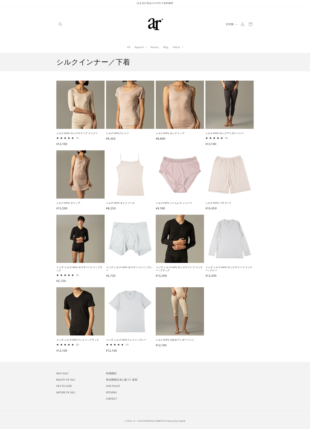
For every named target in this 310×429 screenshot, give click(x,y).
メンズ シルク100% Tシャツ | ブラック (77, 340)
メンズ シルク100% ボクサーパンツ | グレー (129, 269)
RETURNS (111, 392)
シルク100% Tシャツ (117, 133)
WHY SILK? (62, 373)
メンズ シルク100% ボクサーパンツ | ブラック (79, 269)
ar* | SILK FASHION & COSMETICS (149, 420)
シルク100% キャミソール (120, 203)
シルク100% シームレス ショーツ (174, 203)
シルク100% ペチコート (218, 203)
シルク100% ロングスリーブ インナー (77, 133)
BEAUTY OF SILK (65, 379)
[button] (60, 24)
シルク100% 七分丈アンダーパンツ (175, 340)
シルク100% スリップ (68, 203)
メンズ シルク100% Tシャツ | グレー (126, 340)
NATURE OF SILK (65, 392)
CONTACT (111, 398)
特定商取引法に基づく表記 (121, 379)
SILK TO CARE (64, 386)
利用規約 (111, 373)
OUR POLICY (113, 386)
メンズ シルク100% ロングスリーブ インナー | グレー (229, 269)
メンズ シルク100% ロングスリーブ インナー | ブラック (179, 269)
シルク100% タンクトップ (170, 133)
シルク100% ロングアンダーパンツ (224, 133)
